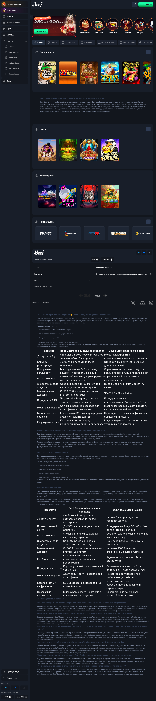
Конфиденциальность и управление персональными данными (122, 274)
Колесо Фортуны (14, 4)
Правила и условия (104, 268)
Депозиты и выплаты (43, 287)
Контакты (38, 274)
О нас (36, 268)
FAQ (35, 280)
